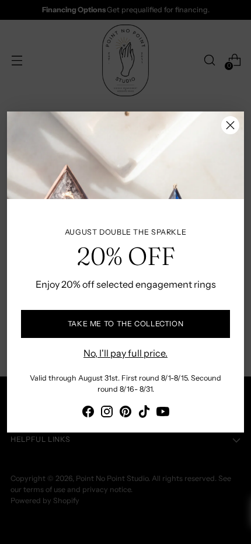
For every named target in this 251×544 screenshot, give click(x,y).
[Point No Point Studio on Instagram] (107, 413)
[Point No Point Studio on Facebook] (88, 413)
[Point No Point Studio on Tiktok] (144, 413)
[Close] (230, 125)
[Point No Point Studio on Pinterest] (125, 413)
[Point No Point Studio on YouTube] (163, 413)
